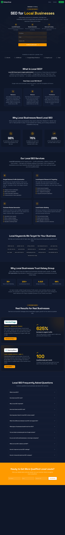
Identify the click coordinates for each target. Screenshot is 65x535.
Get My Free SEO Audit (31, 44)
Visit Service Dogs (9, 338)
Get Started (52, 478)
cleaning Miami (8, 366)
